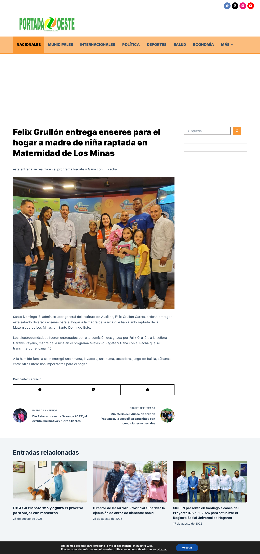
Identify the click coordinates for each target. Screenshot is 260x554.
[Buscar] (237, 131)
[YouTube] (250, 5)
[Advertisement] (130, 84)
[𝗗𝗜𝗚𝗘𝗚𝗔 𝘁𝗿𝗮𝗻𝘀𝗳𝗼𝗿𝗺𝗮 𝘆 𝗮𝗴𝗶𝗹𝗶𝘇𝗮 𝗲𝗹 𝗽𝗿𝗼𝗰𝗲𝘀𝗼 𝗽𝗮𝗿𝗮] (50, 481)
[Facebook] (227, 5)
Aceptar (187, 548)
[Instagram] (242, 5)
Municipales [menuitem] (60, 44)
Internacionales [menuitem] (97, 44)
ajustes (162, 549)
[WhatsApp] (147, 390)
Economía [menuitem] (203, 44)
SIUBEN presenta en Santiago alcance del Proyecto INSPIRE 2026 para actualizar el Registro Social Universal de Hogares (205, 513)
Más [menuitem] (225, 44)
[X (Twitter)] (235, 5)
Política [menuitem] (131, 44)
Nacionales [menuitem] (29, 44)
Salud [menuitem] (180, 44)
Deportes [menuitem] (157, 44)
